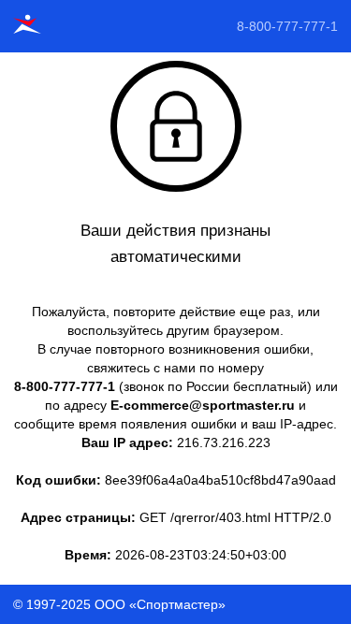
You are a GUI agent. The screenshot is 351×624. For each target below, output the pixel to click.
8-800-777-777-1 (287, 26)
